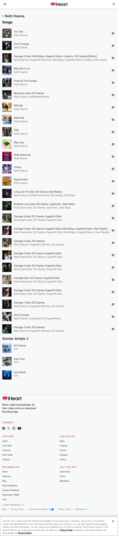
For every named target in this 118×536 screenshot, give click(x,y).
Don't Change (21, 44)
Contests (64, 454)
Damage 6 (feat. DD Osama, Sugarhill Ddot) (38, 216)
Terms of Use (65, 509)
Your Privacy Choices (38, 509)
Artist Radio (7, 454)
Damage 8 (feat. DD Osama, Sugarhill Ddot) (38, 290)
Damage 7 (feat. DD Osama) (29, 302)
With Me (18, 105)
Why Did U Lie (22, 68)
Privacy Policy (17, 509)
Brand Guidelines (10, 485)
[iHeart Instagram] (13, 428)
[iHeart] (59, 4)
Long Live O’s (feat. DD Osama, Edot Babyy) (38, 191)
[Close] (113, 521)
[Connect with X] (8, 428)
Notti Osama (14, 15)
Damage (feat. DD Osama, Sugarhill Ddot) (37, 278)
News (62, 440)
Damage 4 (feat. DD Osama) (29, 241)
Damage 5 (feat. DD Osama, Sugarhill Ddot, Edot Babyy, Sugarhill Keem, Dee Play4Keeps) (63, 228)
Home (62, 476)
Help (4, 509)
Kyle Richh (20, 372)
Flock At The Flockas (25, 81)
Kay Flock (19, 359)
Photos (63, 459)
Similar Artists (13, 338)
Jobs (4, 499)
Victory (17, 167)
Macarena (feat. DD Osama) (29, 93)
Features (64, 445)
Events (63, 450)
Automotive (65, 471)
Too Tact (18, 31)
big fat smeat (21, 179)
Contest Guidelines (10, 490)
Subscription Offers (10, 494)
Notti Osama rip (22, 154)
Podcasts (6, 450)
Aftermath (19, 117)
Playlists (6, 459)
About (5, 471)
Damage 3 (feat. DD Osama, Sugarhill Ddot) (38, 253)
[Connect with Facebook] (3, 428)
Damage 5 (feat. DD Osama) (29, 327)
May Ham (19, 142)
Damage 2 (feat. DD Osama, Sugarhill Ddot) (38, 265)
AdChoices (80, 509)
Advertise (6, 476)
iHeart (5, 440)
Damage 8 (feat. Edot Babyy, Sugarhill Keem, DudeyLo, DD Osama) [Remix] (55, 56)
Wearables (64, 480)
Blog (4, 480)
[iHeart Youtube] (19, 428)
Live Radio (7, 445)
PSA (16, 130)
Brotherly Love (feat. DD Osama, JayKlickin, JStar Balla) (44, 204)
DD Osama (20, 345)
